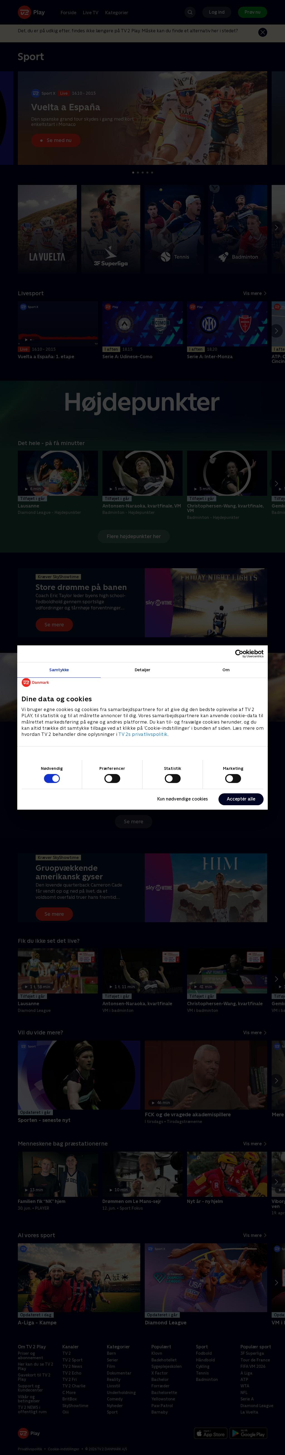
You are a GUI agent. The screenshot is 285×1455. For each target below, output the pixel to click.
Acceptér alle (241, 799)
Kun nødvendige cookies (182, 799)
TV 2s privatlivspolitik (143, 734)
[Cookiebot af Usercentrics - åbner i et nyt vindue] (239, 654)
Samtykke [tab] (59, 669)
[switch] (112, 778)
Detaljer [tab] (143, 669)
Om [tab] (226, 669)
